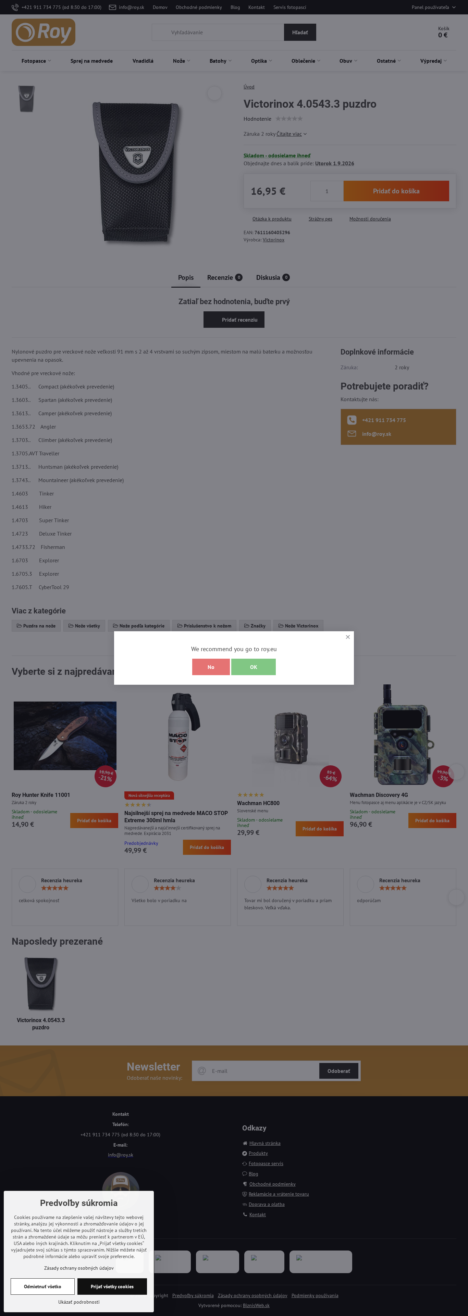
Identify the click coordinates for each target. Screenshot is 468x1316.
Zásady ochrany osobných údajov (79, 1268)
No (211, 666)
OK (253, 666)
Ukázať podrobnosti (79, 1302)
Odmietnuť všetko (42, 1286)
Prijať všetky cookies (112, 1286)
